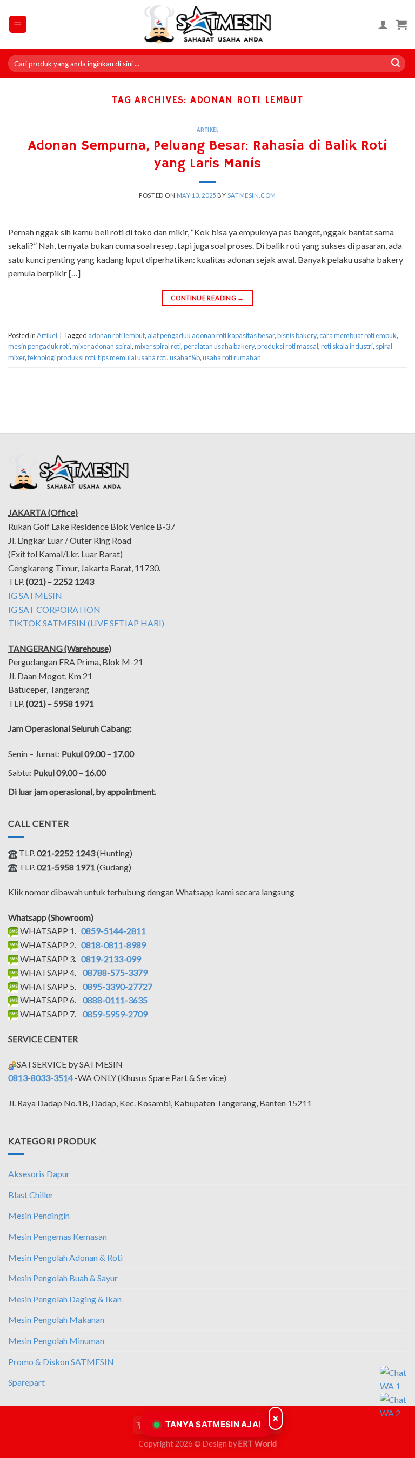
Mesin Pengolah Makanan (56, 1319)
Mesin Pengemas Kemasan (57, 1236)
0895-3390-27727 (117, 986)
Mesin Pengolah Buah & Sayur (63, 1278)
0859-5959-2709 (115, 1014)
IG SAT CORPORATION (54, 609)
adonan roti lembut (116, 335)
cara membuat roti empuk (358, 335)
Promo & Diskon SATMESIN (61, 1361)
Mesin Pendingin (39, 1215)
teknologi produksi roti (61, 357)
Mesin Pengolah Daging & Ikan (65, 1299)
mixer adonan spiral (102, 346)
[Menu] (18, 24)
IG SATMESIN (35, 595)
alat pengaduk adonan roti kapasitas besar (211, 335)
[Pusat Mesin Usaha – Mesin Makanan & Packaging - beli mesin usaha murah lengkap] (208, 25)
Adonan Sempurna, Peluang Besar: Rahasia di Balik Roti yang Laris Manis (207, 154)
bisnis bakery (297, 335)
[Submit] (395, 64)
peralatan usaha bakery (219, 346)
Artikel (208, 130)
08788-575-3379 (115, 972)
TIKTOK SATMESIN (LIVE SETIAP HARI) (86, 623)
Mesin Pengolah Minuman (56, 1340)
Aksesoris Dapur (39, 1174)
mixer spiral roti (158, 346)
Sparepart (26, 1382)
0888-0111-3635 (115, 1000)
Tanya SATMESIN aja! (213, 1424)
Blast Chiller (30, 1195)
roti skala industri (347, 346)
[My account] (383, 24)
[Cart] (401, 24)
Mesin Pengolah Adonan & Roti (65, 1257)
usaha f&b (185, 357)
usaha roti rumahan (232, 357)
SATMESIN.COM (251, 195)
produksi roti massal (287, 346)
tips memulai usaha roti (132, 357)
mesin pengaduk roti (39, 346)
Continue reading (207, 298)
